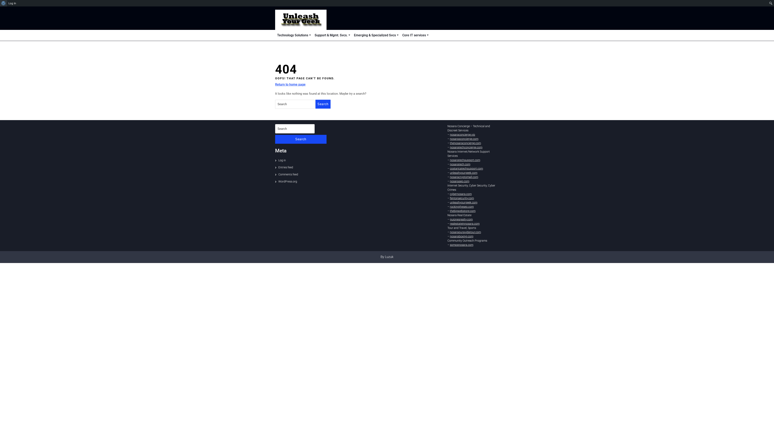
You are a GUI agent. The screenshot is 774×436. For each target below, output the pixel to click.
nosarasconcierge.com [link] (464, 138)
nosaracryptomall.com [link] (464, 177)
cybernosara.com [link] (461, 194)
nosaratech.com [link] (460, 164)
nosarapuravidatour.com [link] (465, 232)
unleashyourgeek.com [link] (463, 172)
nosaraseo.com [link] (459, 181)
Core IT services (414, 35)
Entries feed (285, 167)
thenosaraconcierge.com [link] (465, 143)
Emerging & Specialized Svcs (375, 35)
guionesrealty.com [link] (461, 219)
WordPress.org (287, 181)
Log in (282, 160)
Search (323, 104)
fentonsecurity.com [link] (462, 198)
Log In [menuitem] (12, 3)
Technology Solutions (292, 35)
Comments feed (288, 174)
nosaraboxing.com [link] (461, 236)
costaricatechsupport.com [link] (466, 168)
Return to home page (290, 84)
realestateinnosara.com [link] (465, 223)
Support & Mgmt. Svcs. (331, 35)
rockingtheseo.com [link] (462, 206)
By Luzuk (387, 257)
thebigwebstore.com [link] (462, 211)
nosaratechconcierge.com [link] (466, 147)
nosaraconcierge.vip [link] (462, 134)
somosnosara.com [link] (461, 244)
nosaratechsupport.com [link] (465, 160)
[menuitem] (3, 3)
